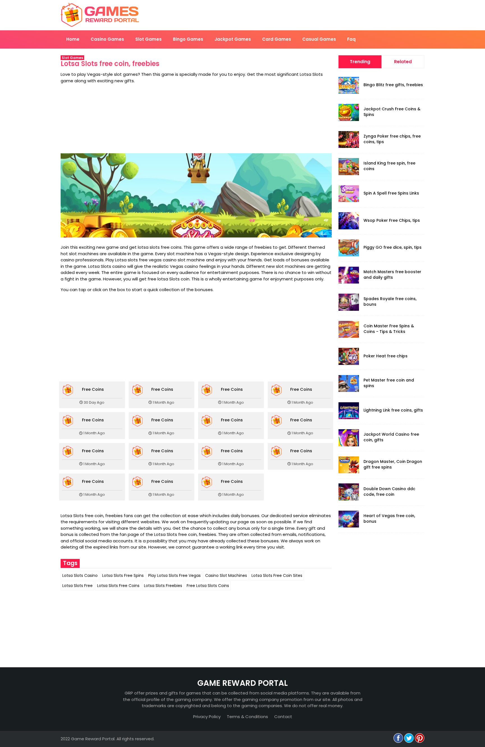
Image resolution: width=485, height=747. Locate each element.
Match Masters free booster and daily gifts (392, 274)
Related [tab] (403, 61)
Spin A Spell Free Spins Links (391, 193)
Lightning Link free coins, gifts (393, 410)
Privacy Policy (207, 716)
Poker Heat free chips (385, 356)
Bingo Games (188, 39)
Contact (283, 716)
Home (72, 39)
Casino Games (107, 39)
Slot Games (148, 39)
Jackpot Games (232, 39)
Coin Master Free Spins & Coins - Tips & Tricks (388, 328)
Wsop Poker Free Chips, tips (391, 220)
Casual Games (319, 39)
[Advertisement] (196, 118)
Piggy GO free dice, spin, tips (392, 247)
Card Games (276, 39)
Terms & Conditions (247, 716)
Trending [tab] (360, 61)
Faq (351, 39)
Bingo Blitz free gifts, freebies (393, 85)
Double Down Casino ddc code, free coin (389, 491)
